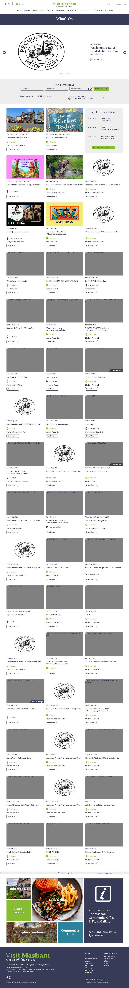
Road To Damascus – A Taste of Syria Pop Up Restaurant (97, 709)
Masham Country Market (56, 137)
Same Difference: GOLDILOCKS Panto (22, 805)
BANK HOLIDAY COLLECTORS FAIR (62, 281)
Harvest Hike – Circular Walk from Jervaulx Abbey (57, 521)
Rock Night (90, 424)
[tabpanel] (64, 52)
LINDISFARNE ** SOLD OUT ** (59, 567)
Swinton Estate (86, 98)
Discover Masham (23, 10)
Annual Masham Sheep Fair (96, 471)
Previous (4, 52)
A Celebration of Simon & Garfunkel (100, 805)
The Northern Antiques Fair (96, 520)
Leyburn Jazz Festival (15, 614)
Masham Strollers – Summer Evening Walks (64, 184)
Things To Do (46, 10)
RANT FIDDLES (52, 852)
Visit (64, 3)
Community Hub (120, 4)
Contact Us (107, 966)
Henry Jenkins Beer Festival (17, 232)
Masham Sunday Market (16, 377)
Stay (35, 10)
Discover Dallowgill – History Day (20, 328)
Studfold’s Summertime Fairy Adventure (23, 184)
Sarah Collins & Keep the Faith (19, 852)
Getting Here (97, 10)
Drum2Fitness (106, 127)
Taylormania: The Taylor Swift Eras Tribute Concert (17, 472)
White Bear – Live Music (16, 281)
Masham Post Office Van (16, 137)
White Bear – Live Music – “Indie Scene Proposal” (56, 233)
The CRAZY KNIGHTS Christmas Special (102, 758)
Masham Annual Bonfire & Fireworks (21, 708)
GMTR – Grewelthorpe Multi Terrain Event (103, 567)
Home (87, 953)
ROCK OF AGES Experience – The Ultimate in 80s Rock (97, 329)
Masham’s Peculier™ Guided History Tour (104, 49)
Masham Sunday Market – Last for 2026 (23, 520)
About (108, 4)
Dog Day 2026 (51, 377)
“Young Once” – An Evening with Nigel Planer (57, 329)
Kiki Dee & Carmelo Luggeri (57, 424)
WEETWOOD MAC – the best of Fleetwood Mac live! (57, 662)
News (106, 963)
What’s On (59, 10)
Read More (11, 149)
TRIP (87, 614)
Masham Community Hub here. (19, 967)
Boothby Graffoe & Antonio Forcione (100, 661)
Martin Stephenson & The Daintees (99, 852)
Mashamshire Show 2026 (95, 377)
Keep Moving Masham (109, 136)
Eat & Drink (71, 10)
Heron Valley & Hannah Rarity (19, 758)
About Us (107, 961)
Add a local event (101, 89)
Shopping (84, 10)
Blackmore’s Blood (53, 614)
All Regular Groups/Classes (102, 147)
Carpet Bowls (105, 118)
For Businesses (109, 959)
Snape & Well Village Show (96, 281)
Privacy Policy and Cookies (14, 981)
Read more (95, 59)
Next (124, 52)
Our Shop (109, 10)
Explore (87, 961)
